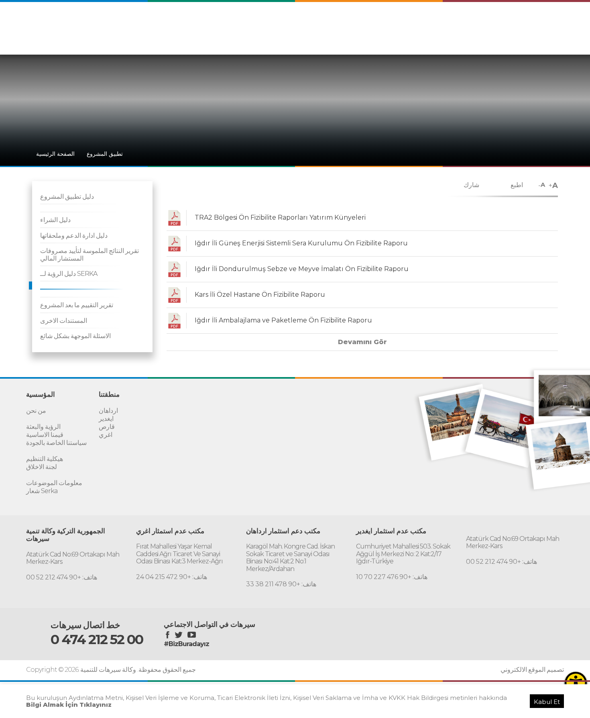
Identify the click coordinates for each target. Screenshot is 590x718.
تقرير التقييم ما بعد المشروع (76, 305)
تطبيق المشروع (105, 153)
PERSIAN (515, 23)
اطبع (517, 185)
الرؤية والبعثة (43, 426)
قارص (107, 426)
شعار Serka (41, 491)
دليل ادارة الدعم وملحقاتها (74, 235)
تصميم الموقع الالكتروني (532, 669)
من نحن (36, 410)
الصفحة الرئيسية (55, 153)
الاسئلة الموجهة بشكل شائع (75, 336)
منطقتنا (441, 39)
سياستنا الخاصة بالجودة (56, 443)
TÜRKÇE (451, 23)
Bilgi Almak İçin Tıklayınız (69, 704)
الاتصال (551, 39)
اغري (105, 435)
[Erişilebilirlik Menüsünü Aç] (576, 683)
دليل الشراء (55, 220)
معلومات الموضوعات (54, 483)
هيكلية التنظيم (44, 459)
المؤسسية (413, 39)
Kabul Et (547, 702)
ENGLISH (482, 23)
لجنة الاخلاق (41, 467)
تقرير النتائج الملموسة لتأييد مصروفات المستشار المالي (89, 254)
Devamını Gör (362, 342)
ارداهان (108, 410)
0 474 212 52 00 (97, 639)
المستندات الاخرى (63, 320)
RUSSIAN (547, 23)
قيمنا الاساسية (44, 435)
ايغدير (106, 418)
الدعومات (469, 39)
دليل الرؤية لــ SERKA (68, 273)
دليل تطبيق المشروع (67, 196)
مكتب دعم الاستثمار (511, 39)
